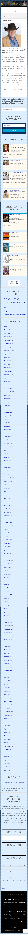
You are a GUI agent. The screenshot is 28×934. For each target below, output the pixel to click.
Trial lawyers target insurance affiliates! (13, 921)
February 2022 (7, 433)
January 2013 (7, 705)
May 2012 (6, 729)
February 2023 (7, 402)
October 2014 (7, 632)
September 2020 (8, 477)
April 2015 (6, 612)
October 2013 (7, 674)
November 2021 (8, 440)
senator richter (4, 851)
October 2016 (7, 563)
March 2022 (7, 429)
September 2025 (8, 350)
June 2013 (6, 687)
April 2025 (6, 357)
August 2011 (7, 760)
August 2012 (7, 718)
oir (13, 782)
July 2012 (6, 722)
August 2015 (7, 598)
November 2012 (8, 711)
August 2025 (7, 354)
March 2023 (7, 398)
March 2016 (7, 577)
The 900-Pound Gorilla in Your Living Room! (15, 311)
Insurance (10, 782)
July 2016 (6, 570)
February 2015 (7, 618)
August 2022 (7, 416)
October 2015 (7, 591)
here (9, 91)
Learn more (5, 157)
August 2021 (7, 450)
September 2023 (8, 391)
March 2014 (7, 656)
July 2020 (6, 484)
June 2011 (6, 766)
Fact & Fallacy (12, 244)
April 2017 (6, 550)
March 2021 (6, 460)
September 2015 (8, 594)
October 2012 (7, 715)
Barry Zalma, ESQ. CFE (14, 190)
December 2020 (8, 471)
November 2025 (8, 343)
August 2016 (7, 567)
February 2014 (7, 660)
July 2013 (6, 684)
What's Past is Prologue (14, 232)
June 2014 (6, 646)
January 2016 (7, 584)
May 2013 (6, 691)
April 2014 (6, 653)
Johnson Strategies (14, 5)
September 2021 (8, 446)
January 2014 (7, 663)
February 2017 (7, 557)
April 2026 (6, 326)
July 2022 (6, 419)
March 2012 (6, 735)
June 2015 (6, 605)
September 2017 (8, 539)
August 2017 (7, 543)
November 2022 (8, 412)
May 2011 (6, 770)
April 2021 (6, 457)
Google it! (6, 307)
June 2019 (6, 508)
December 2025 (8, 340)
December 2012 (8, 708)
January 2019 (7, 515)
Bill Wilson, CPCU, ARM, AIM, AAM (16, 172)
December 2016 (8, 560)
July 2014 (6, 643)
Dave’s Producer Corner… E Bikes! (12, 918)
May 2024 (6, 381)
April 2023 (6, 395)
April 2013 (6, 694)
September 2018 (8, 526)
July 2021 (6, 453)
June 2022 (6, 422)
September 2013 (8, 677)
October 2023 (7, 388)
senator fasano (22, 782)
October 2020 (7, 474)
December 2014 (8, 625)
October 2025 (7, 347)
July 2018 (6, 529)
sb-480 (19, 782)
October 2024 (7, 371)
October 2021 (7, 443)
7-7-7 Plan (4, 782)
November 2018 (8, 522)
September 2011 (8, 756)
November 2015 (8, 588)
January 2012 (7, 742)
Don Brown (12, 144)
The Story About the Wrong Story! (12, 299)
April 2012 (6, 732)
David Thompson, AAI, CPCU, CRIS (17, 160)
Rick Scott (15, 782)
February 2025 (7, 364)
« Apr (3, 888)
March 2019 (7, 512)
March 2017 (6, 553)
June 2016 (6, 574)
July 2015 (6, 601)
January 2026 (7, 336)
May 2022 (6, 426)
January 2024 (7, 385)
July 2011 (6, 763)
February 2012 (7, 739)
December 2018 (8, 519)
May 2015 (6, 608)
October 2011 (7, 753)
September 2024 (8, 374)
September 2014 (8, 636)
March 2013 (6, 698)
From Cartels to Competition (15, 266)
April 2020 (6, 491)
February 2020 (7, 498)
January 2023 (7, 405)
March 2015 (6, 615)
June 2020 (6, 488)
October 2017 (7, 536)
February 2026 (7, 333)
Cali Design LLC (19, 930)
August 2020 (7, 481)
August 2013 (7, 680)
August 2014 (7, 639)
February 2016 (7, 581)
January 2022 (7, 436)
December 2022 (8, 409)
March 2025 (7, 360)
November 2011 (8, 749)
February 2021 (7, 464)
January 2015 (7, 622)
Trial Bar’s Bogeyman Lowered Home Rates (15, 314)
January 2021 (7, 467)
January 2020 (7, 502)
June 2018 (6, 532)
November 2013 (8, 670)
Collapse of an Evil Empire (14, 214)
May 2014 (6, 649)
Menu (15, 11)
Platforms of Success (13, 255)
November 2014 (8, 629)
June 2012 (6, 725)
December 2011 (7, 746)
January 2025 (7, 367)
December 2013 (8, 667)
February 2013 (7, 701)
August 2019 (7, 505)
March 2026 (7, 329)
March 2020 (7, 495)
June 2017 (6, 546)
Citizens (7, 782)
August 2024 (7, 378)
